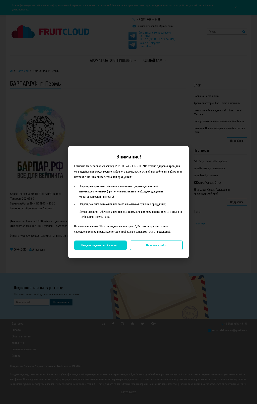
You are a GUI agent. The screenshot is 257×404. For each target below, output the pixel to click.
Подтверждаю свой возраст (100, 245)
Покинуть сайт (156, 245)
